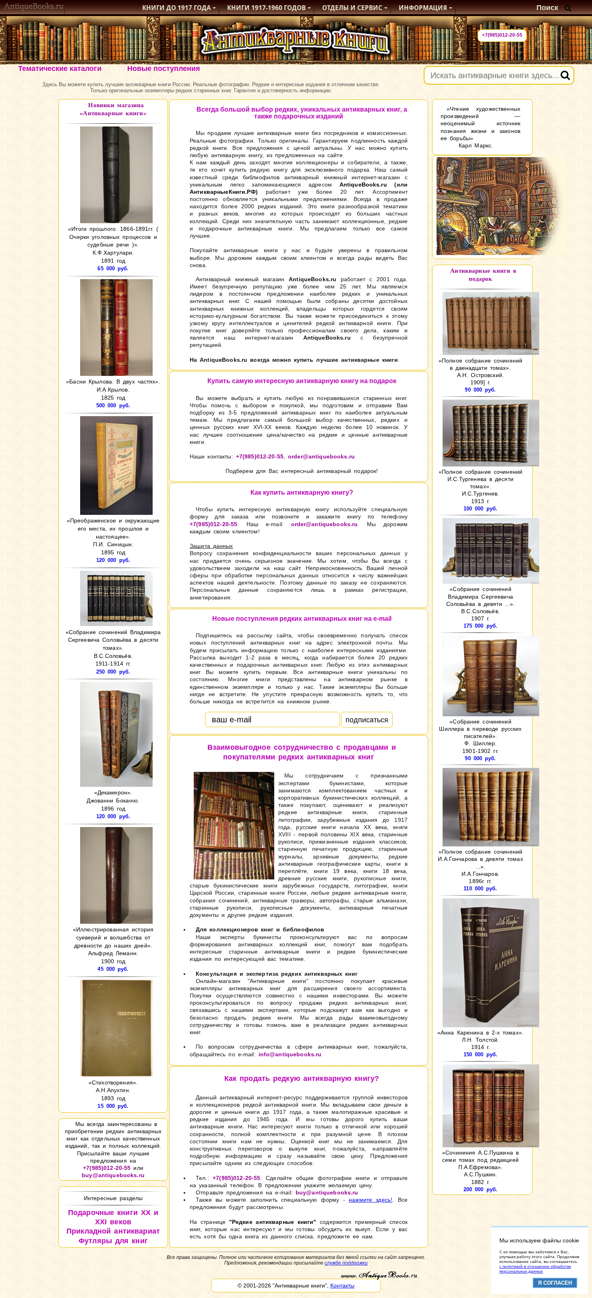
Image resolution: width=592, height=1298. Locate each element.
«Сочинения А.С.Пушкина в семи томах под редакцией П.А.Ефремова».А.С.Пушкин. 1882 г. (480, 1167)
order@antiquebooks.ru (321, 456)
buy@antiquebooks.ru (113, 1175)
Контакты (342, 1285)
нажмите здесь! (370, 1199)
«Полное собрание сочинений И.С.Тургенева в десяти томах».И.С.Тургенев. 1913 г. (480, 486)
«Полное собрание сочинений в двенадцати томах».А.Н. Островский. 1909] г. (480, 371)
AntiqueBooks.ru (363, 184)
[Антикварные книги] (34, 8)
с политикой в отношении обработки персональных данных (535, 1268)
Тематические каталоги (59, 68)
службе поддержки (346, 1263)
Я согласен (555, 1283)
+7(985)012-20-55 (502, 35)
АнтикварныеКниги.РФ (223, 192)
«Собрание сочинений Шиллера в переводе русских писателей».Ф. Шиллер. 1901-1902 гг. (480, 736)
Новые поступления (163, 68)
